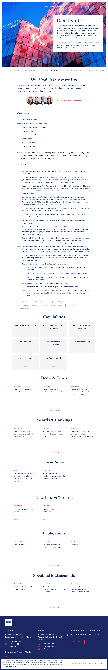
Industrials (57, 302)
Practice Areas (92, 7)
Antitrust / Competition (86, 70)
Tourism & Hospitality (25, 308)
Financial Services (46, 302)
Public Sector (35, 305)
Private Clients (33, 70)
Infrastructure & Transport (71, 302)
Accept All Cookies (96, 663)
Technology (73, 70)
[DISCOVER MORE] (25, 399)
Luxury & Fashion (23, 305)
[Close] (105, 660)
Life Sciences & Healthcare (18, 70)
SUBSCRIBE (76, 641)
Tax (67, 70)
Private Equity (44, 70)
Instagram (10, 656)
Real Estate (54, 70)
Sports (62, 70)
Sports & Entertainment (57, 305)
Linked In (6, 656)
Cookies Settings (79, 663)
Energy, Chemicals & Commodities (28, 302)
